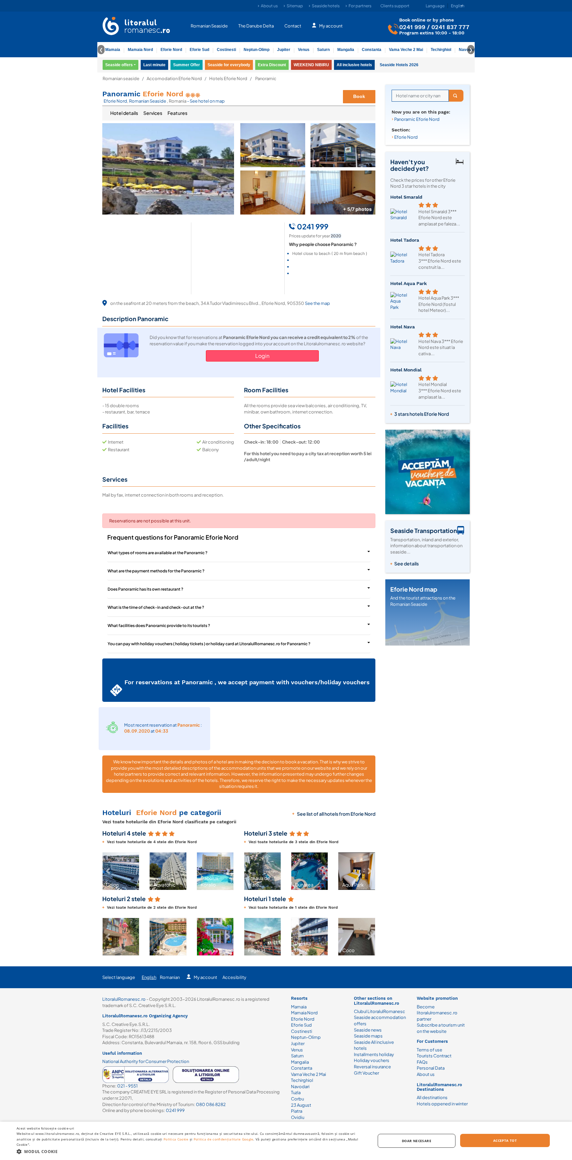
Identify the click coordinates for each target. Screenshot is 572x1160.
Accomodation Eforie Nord (174, 78)
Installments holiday (374, 1054)
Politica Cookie (176, 1139)
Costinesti (226, 49)
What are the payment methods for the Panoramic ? (156, 570)
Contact (292, 25)
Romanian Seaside (209, 25)
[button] (108, 871)
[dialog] (286, 1141)
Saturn (323, 49)
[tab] (124, 113)
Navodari (300, 1086)
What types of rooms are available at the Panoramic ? (158, 552)
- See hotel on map (206, 101)
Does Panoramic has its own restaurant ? (145, 589)
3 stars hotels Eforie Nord (421, 414)
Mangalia (345, 49)
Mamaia (112, 49)
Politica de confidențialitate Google (224, 1139)
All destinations (432, 1097)
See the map (317, 303)
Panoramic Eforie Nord (417, 119)
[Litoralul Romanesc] (136, 27)
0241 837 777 (450, 27)
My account (331, 25)
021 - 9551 (127, 1085)
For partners (360, 5)
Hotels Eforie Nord (228, 78)
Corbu (297, 1098)
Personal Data (431, 1068)
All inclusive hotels (354, 65)
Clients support (394, 5)
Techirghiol (441, 49)
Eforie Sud (199, 49)
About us (269, 5)
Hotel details (124, 113)
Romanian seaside (121, 78)
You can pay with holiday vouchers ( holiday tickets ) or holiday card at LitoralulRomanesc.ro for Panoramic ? (209, 643)
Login (262, 355)
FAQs (422, 1062)
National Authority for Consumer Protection (145, 1061)
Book (359, 96)
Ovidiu (297, 1117)
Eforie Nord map (413, 589)
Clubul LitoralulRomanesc (379, 1011)
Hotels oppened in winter (442, 1103)
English (149, 977)
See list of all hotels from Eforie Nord (336, 814)
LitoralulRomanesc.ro (124, 999)
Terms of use (429, 1049)
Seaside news (368, 1030)
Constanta (371, 49)
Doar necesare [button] (416, 1140)
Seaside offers (119, 65)
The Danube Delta (256, 25)
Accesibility (234, 977)
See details (406, 563)
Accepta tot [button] (505, 1140)
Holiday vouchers (371, 1060)
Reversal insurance (372, 1066)
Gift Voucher (366, 1073)
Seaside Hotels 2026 (399, 65)
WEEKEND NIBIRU (311, 65)
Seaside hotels (326, 5)
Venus (304, 49)
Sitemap (295, 5)
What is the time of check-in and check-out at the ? (156, 607)
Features (177, 113)
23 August (301, 1105)
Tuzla (296, 1092)
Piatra (296, 1111)
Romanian (170, 977)
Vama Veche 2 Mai (406, 49)
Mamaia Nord (140, 49)
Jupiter (283, 49)
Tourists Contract (434, 1055)
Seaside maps (368, 1036)
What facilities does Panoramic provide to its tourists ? (159, 625)
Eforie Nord (171, 49)
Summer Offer (186, 65)
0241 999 (412, 27)
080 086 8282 (211, 1104)
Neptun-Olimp (256, 49)
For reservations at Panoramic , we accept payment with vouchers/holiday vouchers (247, 682)
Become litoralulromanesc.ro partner (437, 1013)
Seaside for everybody (229, 65)
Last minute (154, 65)
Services (152, 113)
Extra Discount (272, 65)
